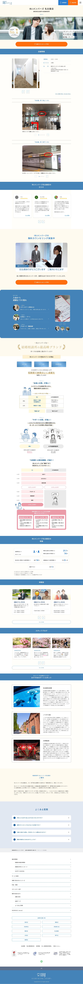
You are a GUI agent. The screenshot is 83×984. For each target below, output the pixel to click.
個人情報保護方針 (30, 946)
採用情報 (38, 946)
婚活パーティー (56, 946)
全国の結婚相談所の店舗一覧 (30, 850)
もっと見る (27, 215)
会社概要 (23, 946)
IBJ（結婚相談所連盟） (47, 946)
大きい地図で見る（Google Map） (63, 93)
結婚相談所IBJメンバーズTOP (18, 850)
